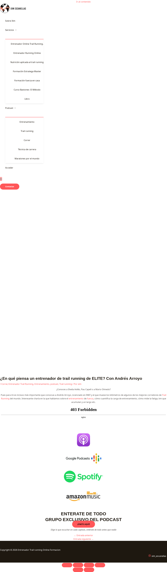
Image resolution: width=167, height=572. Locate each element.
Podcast (9, 108)
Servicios (9, 30)
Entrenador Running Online (27, 53)
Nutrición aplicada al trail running (27, 62)
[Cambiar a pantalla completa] (78, 565)
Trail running (27, 131)
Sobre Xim (10, 20)
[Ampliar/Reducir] (67, 565)
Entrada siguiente (83, 539)
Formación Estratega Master (27, 71)
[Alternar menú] (24, 37)
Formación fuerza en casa (27, 80)
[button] (9, 187)
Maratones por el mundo (27, 158)
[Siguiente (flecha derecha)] (89, 570)
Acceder (9, 167)
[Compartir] (89, 565)
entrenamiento (76, 398)
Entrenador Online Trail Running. (27, 43)
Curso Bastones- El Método (27, 89)
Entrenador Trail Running (20, 384)
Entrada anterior (83, 535)
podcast (54, 384)
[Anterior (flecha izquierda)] (78, 570)
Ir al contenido (83, 1)
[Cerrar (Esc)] (100, 565)
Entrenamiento (27, 121)
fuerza (90, 398)
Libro (27, 98)
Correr (27, 140)
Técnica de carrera (27, 149)
